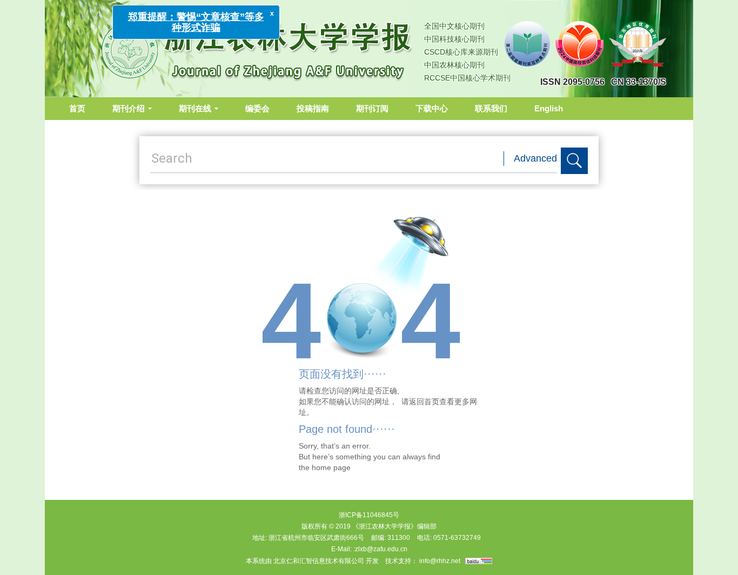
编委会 (257, 108)
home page (331, 467)
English (548, 108)
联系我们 (491, 108)
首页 (77, 108)
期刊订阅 (372, 108)
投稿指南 (313, 108)
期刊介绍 (128, 108)
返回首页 (424, 401)
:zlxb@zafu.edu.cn (380, 549)
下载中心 (431, 108)
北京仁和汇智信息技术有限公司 (318, 561)
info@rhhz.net (439, 561)
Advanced (535, 158)
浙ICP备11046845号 (369, 515)
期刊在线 (195, 108)
